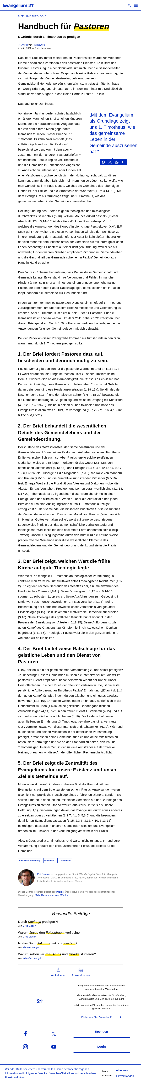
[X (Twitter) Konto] (53, 1033)
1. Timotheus (64, 860)
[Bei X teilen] (110, 162)
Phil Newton (43, 874)
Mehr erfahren (107, 1073)
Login (101, 1046)
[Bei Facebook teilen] (103, 162)
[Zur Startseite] (22, 5)
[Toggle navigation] (135, 5)
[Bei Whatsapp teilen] (117, 162)
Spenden (101, 1031)
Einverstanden (125, 1076)
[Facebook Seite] (25, 1033)
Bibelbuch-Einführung (29, 860)
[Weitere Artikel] (19, 45)
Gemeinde (49, 860)
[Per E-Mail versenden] (124, 162)
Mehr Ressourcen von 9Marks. (51, 895)
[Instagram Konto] (25, 1046)
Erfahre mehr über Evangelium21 (96, 1017)
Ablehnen (122, 1070)
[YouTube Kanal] (53, 1046)
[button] (58, 972)
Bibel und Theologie (32, 16)
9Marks (60, 891)
